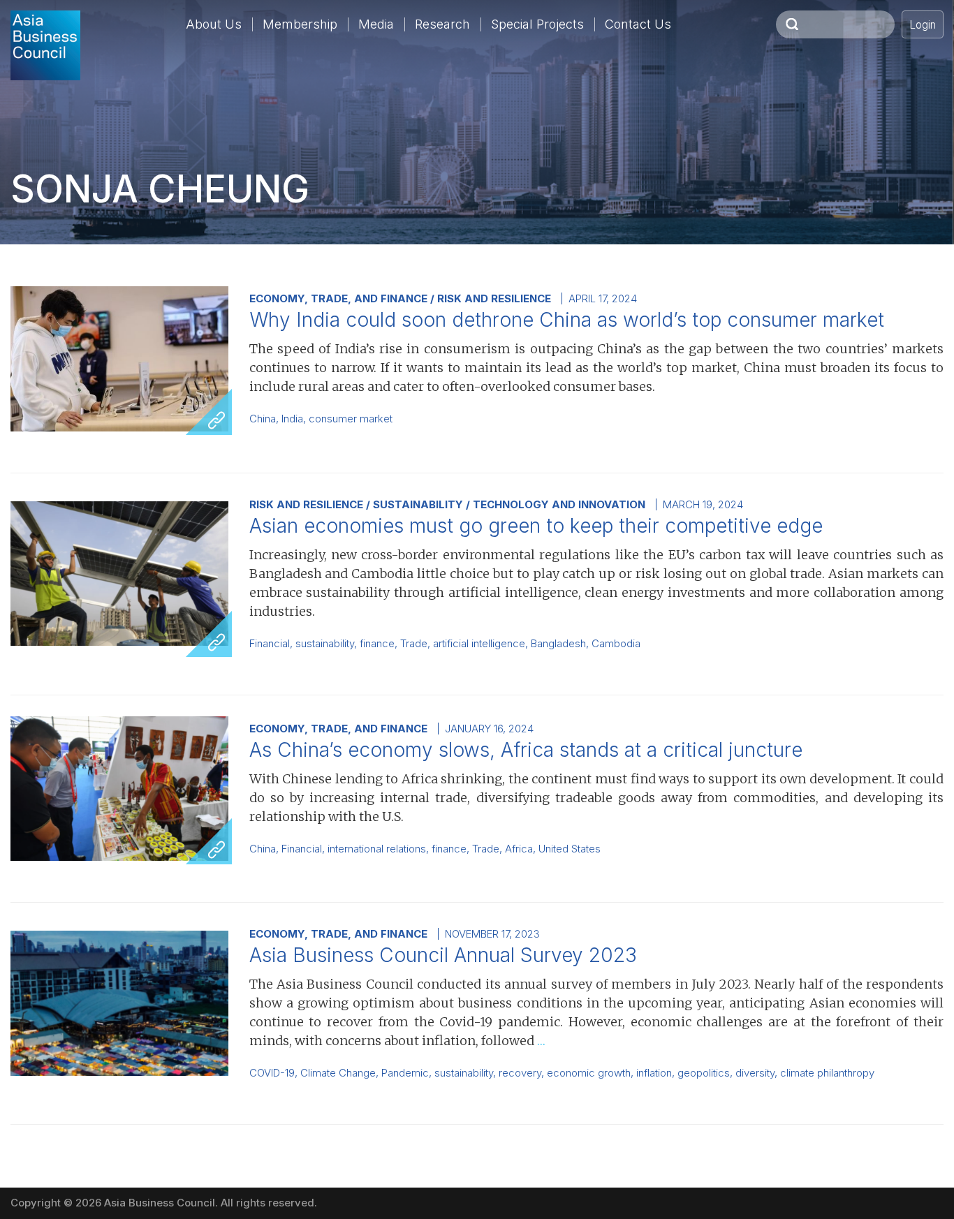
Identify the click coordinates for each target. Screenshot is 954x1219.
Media (376, 24)
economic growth (589, 1073)
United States (569, 849)
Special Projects (537, 24)
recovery (520, 1073)
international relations (377, 849)
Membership (300, 24)
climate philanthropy (827, 1073)
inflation (654, 1073)
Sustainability (418, 504)
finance (377, 643)
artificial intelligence (479, 643)
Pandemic (405, 1073)
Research (442, 24)
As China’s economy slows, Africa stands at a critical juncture (525, 750)
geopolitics (703, 1073)
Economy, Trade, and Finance (338, 298)
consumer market (350, 419)
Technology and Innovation (559, 504)
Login (922, 24)
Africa (519, 849)
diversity (755, 1073)
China (262, 419)
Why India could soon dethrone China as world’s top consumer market (566, 320)
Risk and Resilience (494, 298)
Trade (413, 643)
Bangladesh (558, 643)
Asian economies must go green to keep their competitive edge (536, 526)
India (292, 419)
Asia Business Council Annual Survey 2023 (443, 955)
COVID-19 (272, 1073)
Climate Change (338, 1073)
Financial (269, 643)
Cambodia (616, 643)
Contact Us (638, 24)
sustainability (324, 643)
